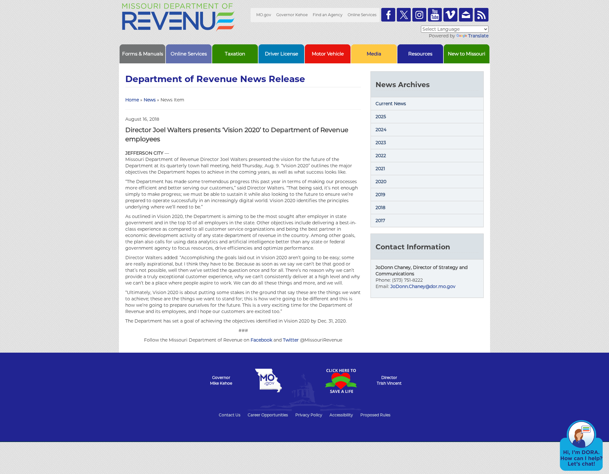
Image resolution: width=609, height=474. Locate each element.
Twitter (291, 340)
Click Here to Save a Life (340, 380)
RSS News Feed (481, 15)
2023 (381, 142)
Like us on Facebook (388, 15)
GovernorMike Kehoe (221, 380)
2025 (381, 116)
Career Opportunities (268, 415)
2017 (380, 220)
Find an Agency (328, 14)
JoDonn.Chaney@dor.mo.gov (422, 286)
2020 (381, 181)
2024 (381, 129)
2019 (380, 194)
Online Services (362, 14)
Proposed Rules (375, 415)
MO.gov (263, 14)
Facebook (261, 340)
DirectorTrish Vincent (389, 380)
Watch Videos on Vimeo (450, 15)
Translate (478, 36)
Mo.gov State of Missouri (268, 380)
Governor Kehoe (292, 14)
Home (132, 100)
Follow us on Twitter (404, 15)
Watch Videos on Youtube (435, 15)
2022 (381, 155)
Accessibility (341, 415)
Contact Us (229, 415)
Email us (466, 15)
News (150, 100)
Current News (391, 103)
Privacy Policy (308, 415)
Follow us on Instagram (419, 15)
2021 (380, 168)
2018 (380, 207)
